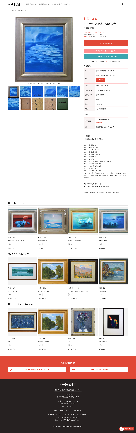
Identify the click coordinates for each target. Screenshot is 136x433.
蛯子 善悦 (72, 339)
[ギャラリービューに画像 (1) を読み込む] (13, 92)
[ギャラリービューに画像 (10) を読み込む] (50, 104)
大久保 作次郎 (73, 288)
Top (9, 10)
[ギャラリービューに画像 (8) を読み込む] (25, 104)
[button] (67, 4)
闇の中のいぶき (103, 341)
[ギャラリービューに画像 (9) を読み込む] (37, 104)
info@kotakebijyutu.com (74, 410)
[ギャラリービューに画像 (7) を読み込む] (13, 104)
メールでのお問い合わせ (99, 370)
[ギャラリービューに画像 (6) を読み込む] (74, 92)
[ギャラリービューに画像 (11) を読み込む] (62, 104)
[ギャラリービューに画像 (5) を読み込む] (62, 92)
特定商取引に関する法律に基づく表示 (67, 390)
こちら (106, 61)
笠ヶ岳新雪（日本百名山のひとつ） (78, 291)
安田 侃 (102, 339)
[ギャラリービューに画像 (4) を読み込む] (50, 92)
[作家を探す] (126, 429)
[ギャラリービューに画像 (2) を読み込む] (25, 92)
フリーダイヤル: (37, 369)
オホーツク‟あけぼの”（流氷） (16, 240)
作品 (9, 341)
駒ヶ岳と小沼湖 (12, 291)
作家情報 (100, 80)
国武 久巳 (12, 288)
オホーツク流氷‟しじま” (105, 240)
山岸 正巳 (42, 288)
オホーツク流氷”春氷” (74, 240)
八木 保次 (12, 339)
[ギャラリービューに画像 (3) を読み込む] (37, 92)
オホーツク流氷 (42, 240)
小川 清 (102, 288)
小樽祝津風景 (102, 291)
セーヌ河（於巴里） (43, 291)
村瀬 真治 (90, 18)
